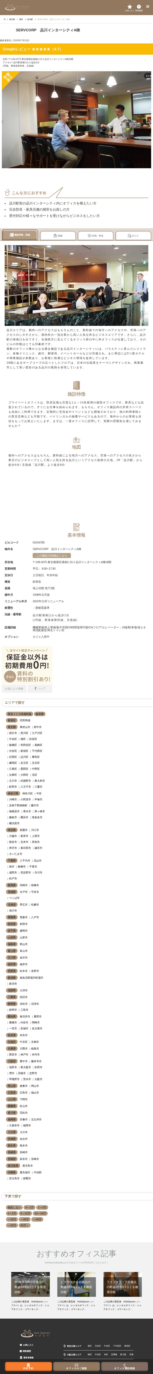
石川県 (12, 957)
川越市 (13, 835)
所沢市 (13, 847)
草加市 (36, 841)
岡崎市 (36, 1022)
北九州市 (36, 1119)
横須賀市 (14, 823)
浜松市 (24, 1003)
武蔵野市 (26, 780)
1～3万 (42, 1207)
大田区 (24, 774)
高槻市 (22, 1073)
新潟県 (12, 977)
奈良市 (24, 1035)
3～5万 (12, 1213)
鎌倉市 (13, 817)
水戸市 (24, 891)
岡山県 (12, 1085)
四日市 (24, 997)
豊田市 (38, 1016)
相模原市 (14, 811)
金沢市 (24, 957)
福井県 (12, 964)
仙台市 (24, 1138)
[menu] (147, 6)
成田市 (13, 872)
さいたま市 (15, 853)
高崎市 (24, 885)
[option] (30, 1291)
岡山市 (35, 1085)
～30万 (25, 1219)
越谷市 (38, 847)
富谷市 (24, 1158)
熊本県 (12, 1145)
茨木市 (27, 1079)
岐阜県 (40, 713)
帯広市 (24, 904)
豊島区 (36, 756)
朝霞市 (24, 829)
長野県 (12, 970)
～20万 (12, 1219)
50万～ (25, 1225)
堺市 (11, 1073)
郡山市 (24, 944)
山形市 (24, 937)
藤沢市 (35, 805)
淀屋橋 (114, 1354)
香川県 (12, 1112)
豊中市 (24, 1061)
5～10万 (25, 1213)
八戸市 (35, 917)
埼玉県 (12, 829)
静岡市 (13, 1009)
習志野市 (26, 872)
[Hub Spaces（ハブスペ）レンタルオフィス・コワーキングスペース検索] (17, 7)
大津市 (24, 990)
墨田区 (24, 768)
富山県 (12, 950)
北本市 (24, 841)
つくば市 (14, 897)
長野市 (35, 970)
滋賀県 (12, 990)
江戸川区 (37, 732)
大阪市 (38, 1079)
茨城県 (12, 891)
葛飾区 (38, 744)
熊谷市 (13, 841)
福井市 (24, 964)
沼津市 (35, 1003)
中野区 (36, 768)
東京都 (12, 727)
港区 (23, 738)
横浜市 (24, 817)
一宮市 (13, 1028)
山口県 (12, 1099)
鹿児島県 (13, 1165)
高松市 (24, 1112)
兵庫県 (12, 1048)
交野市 (33, 1073)
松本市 (24, 970)
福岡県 (12, 1119)
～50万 (12, 1225)
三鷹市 (38, 786)
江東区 (13, 768)
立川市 (13, 780)
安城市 (24, 1028)
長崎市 (24, 1152)
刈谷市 (24, 1022)
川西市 (24, 1048)
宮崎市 (35, 1158)
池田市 (13, 1067)
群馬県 (12, 885)
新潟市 (13, 983)
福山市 (35, 1092)
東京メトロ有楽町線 (19, 713)
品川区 (24, 756)
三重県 (12, 997)
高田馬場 (25, 720)
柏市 (11, 866)
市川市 (38, 872)
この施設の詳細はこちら (51, 555)
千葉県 (12, 860)
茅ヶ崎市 (40, 811)
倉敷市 (24, 1085)
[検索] (139, 6)
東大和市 (40, 780)
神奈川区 (27, 793)
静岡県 (12, 1003)
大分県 (12, 1132)
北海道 (12, 904)
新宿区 (12, 720)
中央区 (13, 738)
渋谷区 (13, 750)
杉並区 (33, 738)
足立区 (24, 762)
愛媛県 (12, 1105)
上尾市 (36, 835)
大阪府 (12, 1061)
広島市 (24, 1092)
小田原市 (26, 799)
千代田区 (37, 750)
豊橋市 (13, 1022)
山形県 (12, 937)
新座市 (24, 835)
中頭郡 (38, 1172)
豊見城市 (25, 1172)
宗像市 (24, 1119)
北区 (34, 774)
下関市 (24, 1099)
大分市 (24, 1132)
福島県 (12, 944)
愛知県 (12, 1016)
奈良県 (12, 1035)
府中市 (38, 727)
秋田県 (12, 923)
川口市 (35, 829)
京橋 (131, 1354)
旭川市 (13, 910)
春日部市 (26, 847)
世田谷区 (26, 744)
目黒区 (13, 756)
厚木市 (27, 811)
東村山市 (25, 727)
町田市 (13, 786)
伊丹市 (36, 1054)
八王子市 (26, 786)
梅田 (90, 1354)
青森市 (24, 917)
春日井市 (25, 1016)
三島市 (24, 1009)
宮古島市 (14, 1178)
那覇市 (27, 1178)
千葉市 (33, 866)
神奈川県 (13, 793)
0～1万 (29, 1207)
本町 (106, 1354)
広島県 (12, 1092)
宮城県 (12, 1138)
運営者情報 (28, 1357)
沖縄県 (12, 1172)
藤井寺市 (36, 1061)
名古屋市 (37, 1028)
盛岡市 (24, 930)
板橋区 (13, 744)
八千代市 (25, 860)
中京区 (24, 1041)
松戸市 (13, 878)
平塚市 (38, 799)
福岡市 (27, 1125)
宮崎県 (12, 1158)
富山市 (24, 950)
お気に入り (28, 1345)
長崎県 (12, 1152)
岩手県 (12, 930)
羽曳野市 (14, 1079)
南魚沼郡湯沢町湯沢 (31, 977)
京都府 (12, 1041)
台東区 (13, 774)
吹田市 (38, 1067)
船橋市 (22, 866)
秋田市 (24, 923)
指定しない (14, 1207)
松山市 (24, 1105)
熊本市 (24, 1145)
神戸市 (24, 1054)
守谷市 (35, 891)
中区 (39, 793)
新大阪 (123, 1354)
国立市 (13, 732)
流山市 (38, 860)
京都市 (35, 1041)
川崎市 (13, 799)
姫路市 (35, 1048)
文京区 (36, 762)
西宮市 (13, 1054)
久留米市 (14, 1125)
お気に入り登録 (14, 688)
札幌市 (35, 904)
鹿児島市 (27, 1165)
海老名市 (37, 817)
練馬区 (13, 762)
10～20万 (40, 1213)
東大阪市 (26, 1067)
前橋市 (35, 885)
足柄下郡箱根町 (18, 805)
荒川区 (24, 732)
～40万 (37, 1219)
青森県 (12, 917)
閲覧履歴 (27, 1351)
